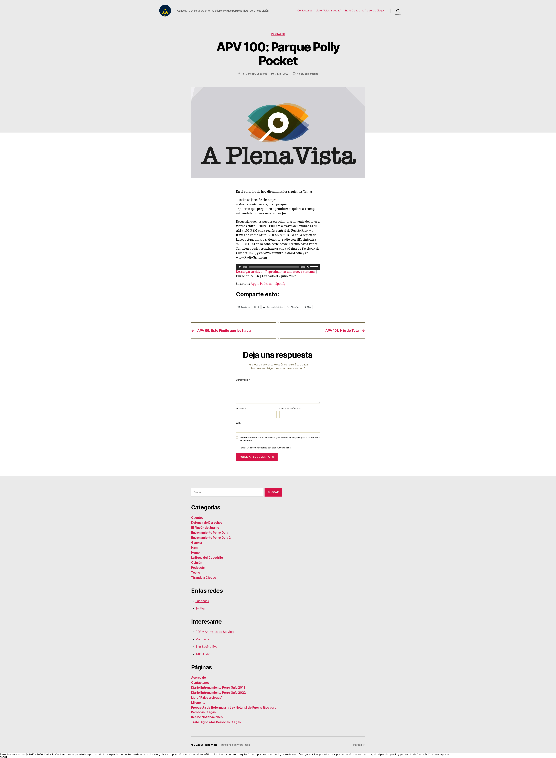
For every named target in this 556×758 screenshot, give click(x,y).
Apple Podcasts (261, 284)
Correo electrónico (290, 408)
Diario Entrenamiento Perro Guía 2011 (218, 687)
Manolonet (202, 639)
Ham (194, 547)
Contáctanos (304, 10)
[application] (278, 267)
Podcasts (278, 34)
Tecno (195, 572)
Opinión (196, 562)
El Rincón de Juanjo (205, 527)
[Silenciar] (308, 266)
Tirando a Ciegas (203, 577)
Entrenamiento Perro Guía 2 (211, 537)
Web (238, 423)
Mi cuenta (198, 702)
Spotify (280, 284)
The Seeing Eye (206, 646)
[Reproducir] (239, 266)
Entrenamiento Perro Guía (209, 532)
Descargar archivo (249, 272)
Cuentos (197, 517)
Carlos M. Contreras (256, 73)
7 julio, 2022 (282, 73)
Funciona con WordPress (235, 744)
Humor (196, 552)
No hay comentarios (307, 73)
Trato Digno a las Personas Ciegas (365, 10)
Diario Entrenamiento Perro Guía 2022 (218, 692)
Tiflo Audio (202, 654)
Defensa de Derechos (206, 522)
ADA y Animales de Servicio (214, 632)
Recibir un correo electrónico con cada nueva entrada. (265, 447)
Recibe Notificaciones (207, 717)
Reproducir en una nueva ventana (290, 272)
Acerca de (198, 677)
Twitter (200, 608)
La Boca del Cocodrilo (207, 557)
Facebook (202, 601)
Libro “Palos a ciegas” (328, 10)
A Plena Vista (209, 744)
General (197, 542)
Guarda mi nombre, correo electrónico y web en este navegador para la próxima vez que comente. (279, 439)
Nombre (241, 408)
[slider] (314, 266)
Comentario (243, 380)
